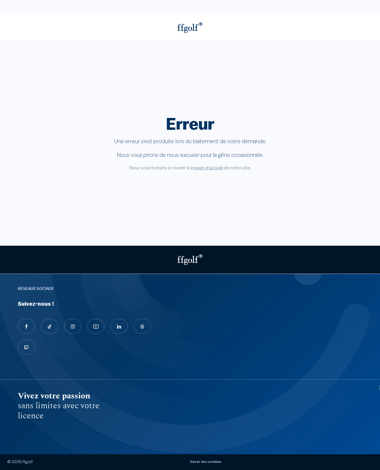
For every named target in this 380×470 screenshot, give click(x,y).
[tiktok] (49, 326)
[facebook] (26, 326)
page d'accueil (208, 167)
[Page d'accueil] (190, 27)
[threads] (142, 326)
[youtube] (95, 326)
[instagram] (72, 326)
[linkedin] (119, 326)
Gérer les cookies (205, 461)
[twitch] (26, 347)
